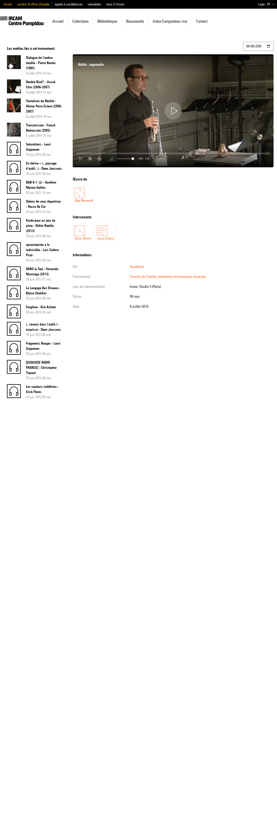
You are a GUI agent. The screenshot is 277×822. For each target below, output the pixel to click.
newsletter (94, 4)
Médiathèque (107, 21)
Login (261, 4)
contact (202, 21)
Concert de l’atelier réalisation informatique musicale (168, 276)
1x (256, 158)
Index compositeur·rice (170, 21)
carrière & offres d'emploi (33, 4)
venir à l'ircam (115, 4)
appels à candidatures (68, 4)
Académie (137, 266)
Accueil (57, 21)
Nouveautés (135, 21)
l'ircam (7, 4)
